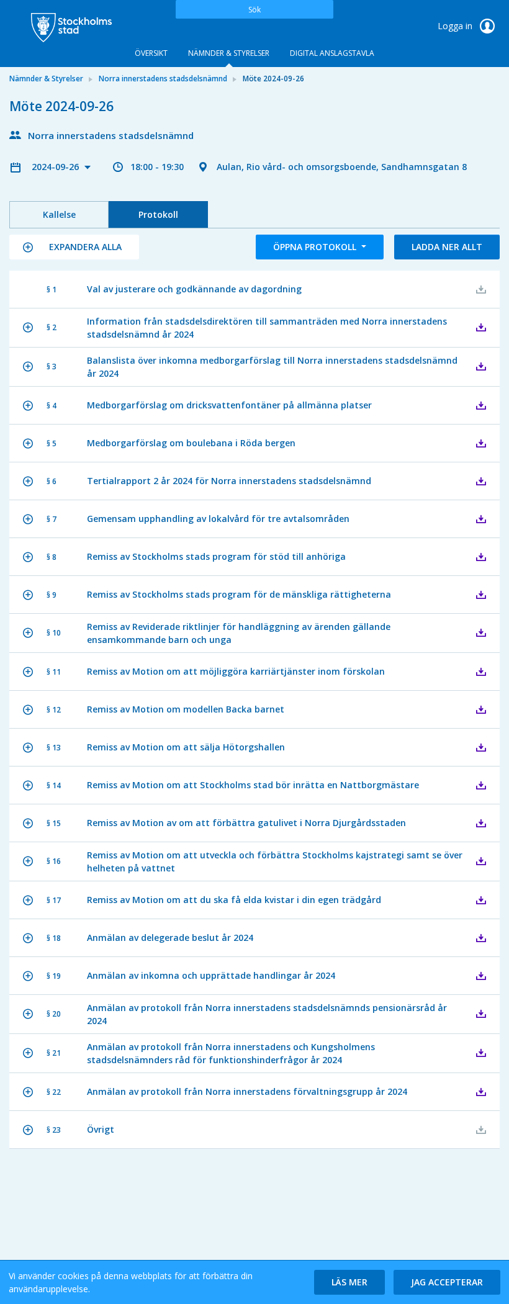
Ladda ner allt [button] (447, 247)
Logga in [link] (456, 26)
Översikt (151, 53)
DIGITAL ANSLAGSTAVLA (332, 53)
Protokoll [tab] (158, 214)
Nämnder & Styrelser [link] (46, 78)
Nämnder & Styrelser (228, 53)
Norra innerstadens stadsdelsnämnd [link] (163, 78)
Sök (254, 9)
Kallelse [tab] (59, 214)
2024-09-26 (56, 167)
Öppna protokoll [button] (316, 247)
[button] (74, 247)
